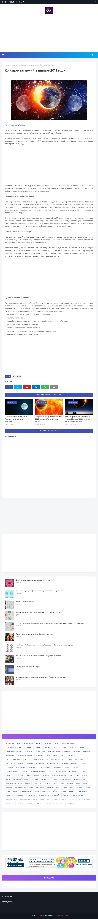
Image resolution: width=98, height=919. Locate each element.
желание (9, 787)
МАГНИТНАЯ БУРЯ (57, 759)
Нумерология (20, 767)
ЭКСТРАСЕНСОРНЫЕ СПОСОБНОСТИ (73, 779)
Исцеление (39, 755)
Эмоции (27, 783)
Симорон (37, 775)
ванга (78, 783)
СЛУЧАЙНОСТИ (18, 775)
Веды (56, 743)
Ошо (40, 767)
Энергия (47, 783)
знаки (58, 787)
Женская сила (40, 751)
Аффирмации (28, 743)
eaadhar (41, 916)
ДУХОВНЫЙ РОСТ (69, 747)
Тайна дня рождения (59, 775)
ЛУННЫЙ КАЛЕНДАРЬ (14, 759)
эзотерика (58, 803)
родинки (65, 795)
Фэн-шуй (34, 779)
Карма (55, 755)
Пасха (47, 767)
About (11, 2)
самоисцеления (11, 799)
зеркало (50, 787)
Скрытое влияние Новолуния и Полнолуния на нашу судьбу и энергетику (16, 418)
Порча (67, 767)
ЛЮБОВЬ (28, 759)
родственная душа (78, 795)
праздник (9, 795)
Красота (70, 755)
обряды (63, 791)
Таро (71, 775)
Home (4, 2)
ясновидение (69, 803)
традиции (30, 803)
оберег (55, 791)
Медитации (40, 763)
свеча (35, 799)
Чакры (55, 779)
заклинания (40, 787)
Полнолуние (57, 767)
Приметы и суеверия (38, 771)
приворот (31, 795)
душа (85, 783)
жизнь (31, 787)
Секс (28, 775)
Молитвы (64, 763)
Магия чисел (10, 763)
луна (15, 791)
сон (80, 799)
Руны (8, 775)
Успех (8, 779)
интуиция (79, 787)
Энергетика (37, 783)
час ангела (48, 803)
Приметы (24, 771)
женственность (20, 787)
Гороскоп (57, 747)
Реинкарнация (61, 771)
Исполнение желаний (25, 755)
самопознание (25, 799)
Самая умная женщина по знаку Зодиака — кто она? (34, 634)
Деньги (81, 747)
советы (63, 799)
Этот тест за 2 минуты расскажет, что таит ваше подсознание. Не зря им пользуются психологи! (50, 623)
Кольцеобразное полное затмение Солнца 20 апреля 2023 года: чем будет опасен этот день (77, 418)
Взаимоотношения (68, 743)
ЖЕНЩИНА (28, 751)
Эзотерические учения (14, 783)
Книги (62, 755)
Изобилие (86, 751)
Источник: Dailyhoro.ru (15, 125)
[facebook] (95, 2)
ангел (55, 783)
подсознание (82, 791)
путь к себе (56, 795)
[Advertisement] (49, 33)
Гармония (47, 747)
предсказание (20, 795)
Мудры (83, 763)
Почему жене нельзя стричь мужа (28, 666)
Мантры (30, 763)
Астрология (23, 65)
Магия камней (79, 759)
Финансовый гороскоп (20, 779)
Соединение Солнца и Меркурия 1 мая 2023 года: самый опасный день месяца (48, 418)
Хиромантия (45, 779)
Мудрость (74, 763)
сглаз (42, 799)
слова (55, 799)
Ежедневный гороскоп (13, 751)
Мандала (21, 763)
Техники (84, 775)
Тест (77, 775)
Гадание (38, 747)
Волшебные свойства (13, 747)
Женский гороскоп (54, 751)
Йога (48, 755)
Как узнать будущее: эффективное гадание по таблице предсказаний (40, 591)
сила (48, 799)
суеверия (87, 799)
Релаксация (73, 771)
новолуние (46, 791)
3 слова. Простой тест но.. (25, 602)
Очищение (32, 767)
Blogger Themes (63, 916)
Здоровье (76, 751)
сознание (72, 799)
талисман (20, 803)
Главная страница (11, 65)
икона (65, 787)
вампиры (70, 783)
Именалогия (10, 755)
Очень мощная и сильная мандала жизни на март (33, 580)
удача (39, 803)
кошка (8, 791)
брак (62, 783)
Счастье (46, 775)
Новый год (9, 767)
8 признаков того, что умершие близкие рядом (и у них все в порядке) (41, 677)
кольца (88, 787)
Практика (75, 767)
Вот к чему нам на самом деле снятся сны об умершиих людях (38, 656)
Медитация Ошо (52, 763)
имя (71, 787)
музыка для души (26, 791)
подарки (72, 791)
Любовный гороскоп (41, 759)
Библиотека (48, 743)
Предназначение (12, 771)
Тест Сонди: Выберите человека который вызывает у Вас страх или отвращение (44, 645)
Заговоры (67, 751)
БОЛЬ (38, 743)
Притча (50, 771)
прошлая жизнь (43, 795)
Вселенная (28, 747)
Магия (70, 759)
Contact (20, 2)
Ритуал (83, 771)
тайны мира (10, 803)
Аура (19, 743)
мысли (37, 791)
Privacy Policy (7, 901)
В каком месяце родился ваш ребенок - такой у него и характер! (38, 612)
